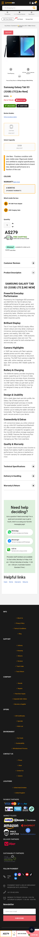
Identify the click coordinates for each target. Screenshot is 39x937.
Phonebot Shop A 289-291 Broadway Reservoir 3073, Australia (21, 886)
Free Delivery (7, 14)
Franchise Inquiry (20, 694)
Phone (20, 760)
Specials (20, 721)
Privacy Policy (20, 623)
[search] (34, 8)
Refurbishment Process (20, 748)
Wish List (20, 726)
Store (20, 765)
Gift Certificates (20, 716)
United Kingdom (20, 793)
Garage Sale (29, 19)
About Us (20, 618)
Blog (20, 634)
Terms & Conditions (20, 628)
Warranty (12, 182)
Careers (20, 776)
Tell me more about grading (10, 116)
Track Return (20, 671)
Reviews (20, 661)
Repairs (20, 688)
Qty (14, 935)
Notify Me (22, 100)
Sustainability (20, 743)
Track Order (20, 666)
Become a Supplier (20, 704)
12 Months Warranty (19, 14)
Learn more (16, 182)
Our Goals (20, 738)
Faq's (5, 582)
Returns (25, 582)
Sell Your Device (7, 19)
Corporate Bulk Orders (20, 699)
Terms (11, 582)
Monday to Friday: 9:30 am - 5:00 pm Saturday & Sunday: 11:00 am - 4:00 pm (21, 898)
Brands (20, 683)
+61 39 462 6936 (13, 892)
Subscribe (19, 918)
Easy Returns (31, 14)
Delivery (20, 645)
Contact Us (20, 770)
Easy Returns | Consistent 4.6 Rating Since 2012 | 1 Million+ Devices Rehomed (20, 26)
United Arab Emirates (20, 787)
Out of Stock (22, 933)
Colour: (7, 176)
